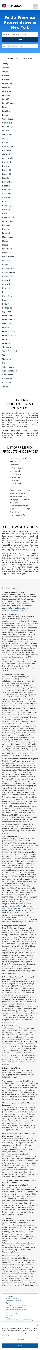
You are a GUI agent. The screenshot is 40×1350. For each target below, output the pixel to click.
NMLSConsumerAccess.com (16, 1310)
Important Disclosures (14, 1301)
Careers (9, 1315)
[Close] (37, 1325)
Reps (18, 58)
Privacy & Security (12, 1298)
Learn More (20, 1339)
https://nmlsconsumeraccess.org (15, 841)
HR (7, 1317)
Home (10, 58)
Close (20, 1346)
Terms (8, 1303)
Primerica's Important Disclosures (14, 610)
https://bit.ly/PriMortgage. (11, 908)
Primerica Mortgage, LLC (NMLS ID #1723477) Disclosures (18, 1306)
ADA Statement (11, 1313)
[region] (20, 1336)
